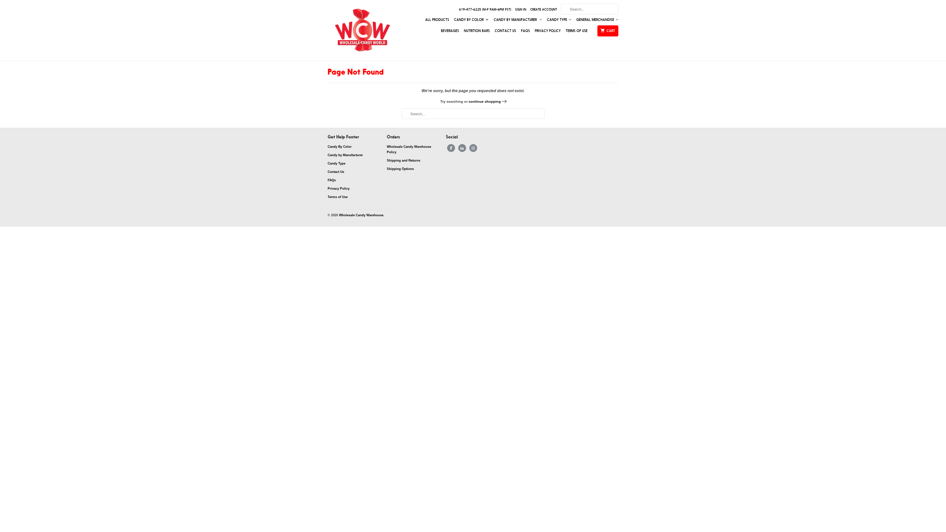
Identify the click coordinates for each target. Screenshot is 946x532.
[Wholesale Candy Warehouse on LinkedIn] (462, 148)
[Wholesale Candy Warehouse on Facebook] (451, 148)
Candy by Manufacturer (516, 20)
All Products (437, 20)
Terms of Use (577, 31)
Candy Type (557, 20)
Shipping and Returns (403, 160)
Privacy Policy (548, 31)
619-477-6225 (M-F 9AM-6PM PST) (485, 9)
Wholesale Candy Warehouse (361, 215)
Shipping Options (400, 169)
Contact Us (505, 31)
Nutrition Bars (477, 31)
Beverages (450, 31)
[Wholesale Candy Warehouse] (362, 30)
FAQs (525, 31)
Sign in (520, 9)
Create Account (543, 9)
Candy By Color (469, 20)
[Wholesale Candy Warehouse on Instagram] (473, 148)
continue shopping (485, 101)
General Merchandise (595, 20)
